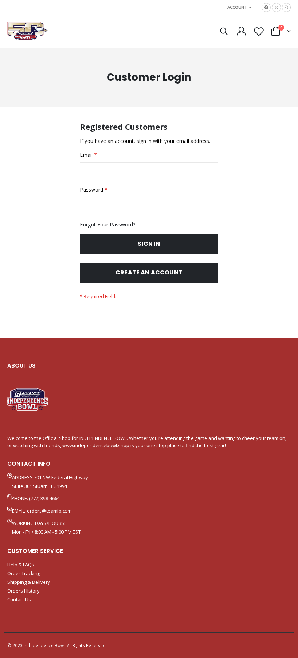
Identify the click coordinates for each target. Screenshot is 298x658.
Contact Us (19, 599)
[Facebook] (266, 7)
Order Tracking (23, 573)
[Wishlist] (259, 31)
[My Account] (241, 31)
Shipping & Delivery (28, 582)
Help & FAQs (20, 564)
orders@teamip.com (49, 510)
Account (237, 7)
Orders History (23, 590)
